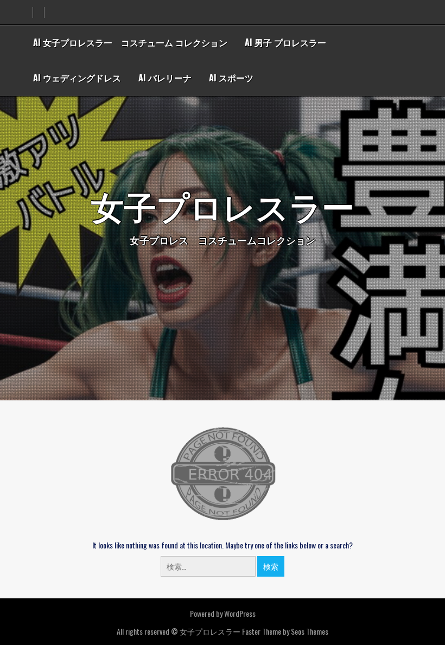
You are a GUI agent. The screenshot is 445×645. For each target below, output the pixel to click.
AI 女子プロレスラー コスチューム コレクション (130, 42)
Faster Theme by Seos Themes (285, 631)
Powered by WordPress (223, 613)
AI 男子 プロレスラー (285, 42)
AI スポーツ (231, 77)
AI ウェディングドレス (77, 77)
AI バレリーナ (165, 77)
